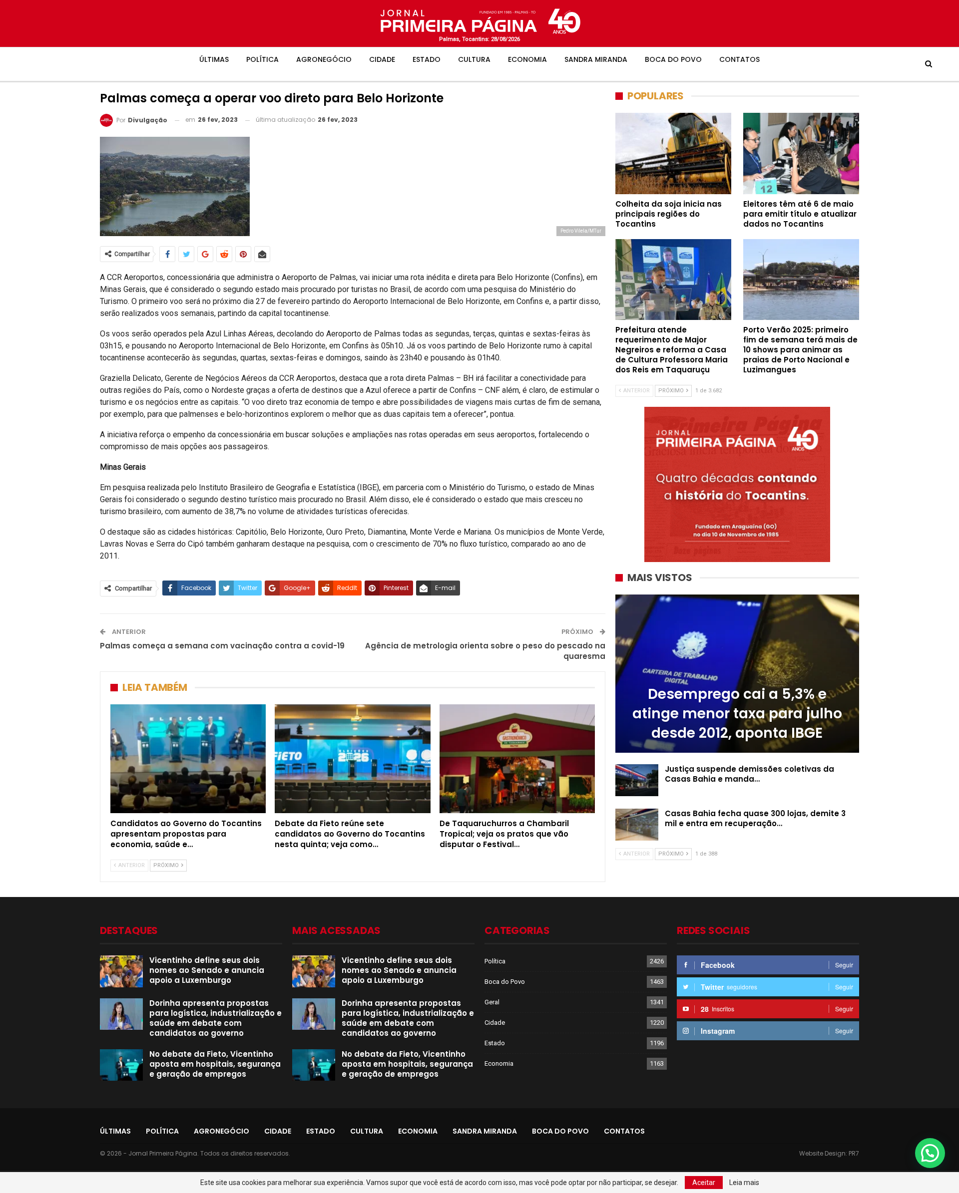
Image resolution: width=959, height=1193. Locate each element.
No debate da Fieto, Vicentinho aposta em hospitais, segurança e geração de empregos (215, 1064)
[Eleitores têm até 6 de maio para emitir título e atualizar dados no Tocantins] (801, 153)
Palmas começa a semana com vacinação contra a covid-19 (222, 645)
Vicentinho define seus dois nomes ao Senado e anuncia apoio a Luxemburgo (206, 970)
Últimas (214, 59)
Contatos (739, 59)
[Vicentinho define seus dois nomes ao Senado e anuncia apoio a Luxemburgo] (121, 971)
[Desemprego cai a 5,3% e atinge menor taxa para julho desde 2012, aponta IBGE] (737, 673)
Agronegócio (324, 59)
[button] (930, 1153)
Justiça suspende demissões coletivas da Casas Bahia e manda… (749, 774)
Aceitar (703, 1183)
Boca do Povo (673, 59)
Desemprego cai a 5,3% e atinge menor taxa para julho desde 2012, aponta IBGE (737, 713)
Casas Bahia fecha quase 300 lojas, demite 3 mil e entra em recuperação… (755, 818)
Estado (427, 59)
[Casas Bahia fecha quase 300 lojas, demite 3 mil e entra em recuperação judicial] (636, 825)
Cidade (382, 59)
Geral (491, 1002)
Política (262, 59)
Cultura (474, 59)
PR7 (854, 1153)
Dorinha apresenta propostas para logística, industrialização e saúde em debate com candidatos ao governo (215, 1018)
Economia (527, 59)
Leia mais (744, 1182)
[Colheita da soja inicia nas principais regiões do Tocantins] (673, 153)
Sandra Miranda (595, 59)
